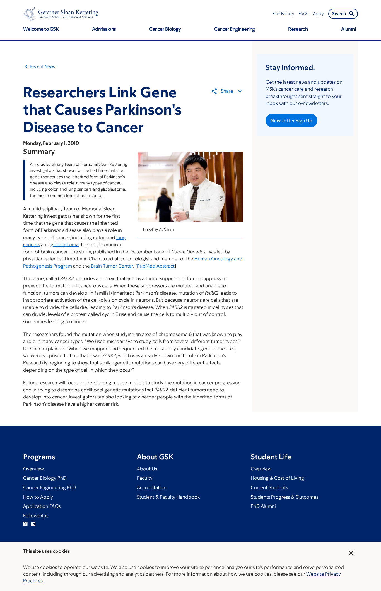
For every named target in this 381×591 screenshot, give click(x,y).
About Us (147, 469)
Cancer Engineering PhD (49, 487)
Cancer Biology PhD (44, 478)
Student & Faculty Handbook (168, 497)
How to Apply (38, 497)
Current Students (269, 487)
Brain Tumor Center (112, 266)
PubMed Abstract (156, 266)
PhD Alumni (263, 506)
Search (339, 13)
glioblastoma (64, 244)
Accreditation (152, 487)
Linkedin (33, 524)
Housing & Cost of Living (277, 478)
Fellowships (35, 515)
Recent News (42, 66)
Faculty (145, 478)
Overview (33, 469)
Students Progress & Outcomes (284, 497)
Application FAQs (42, 506)
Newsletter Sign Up (291, 120)
